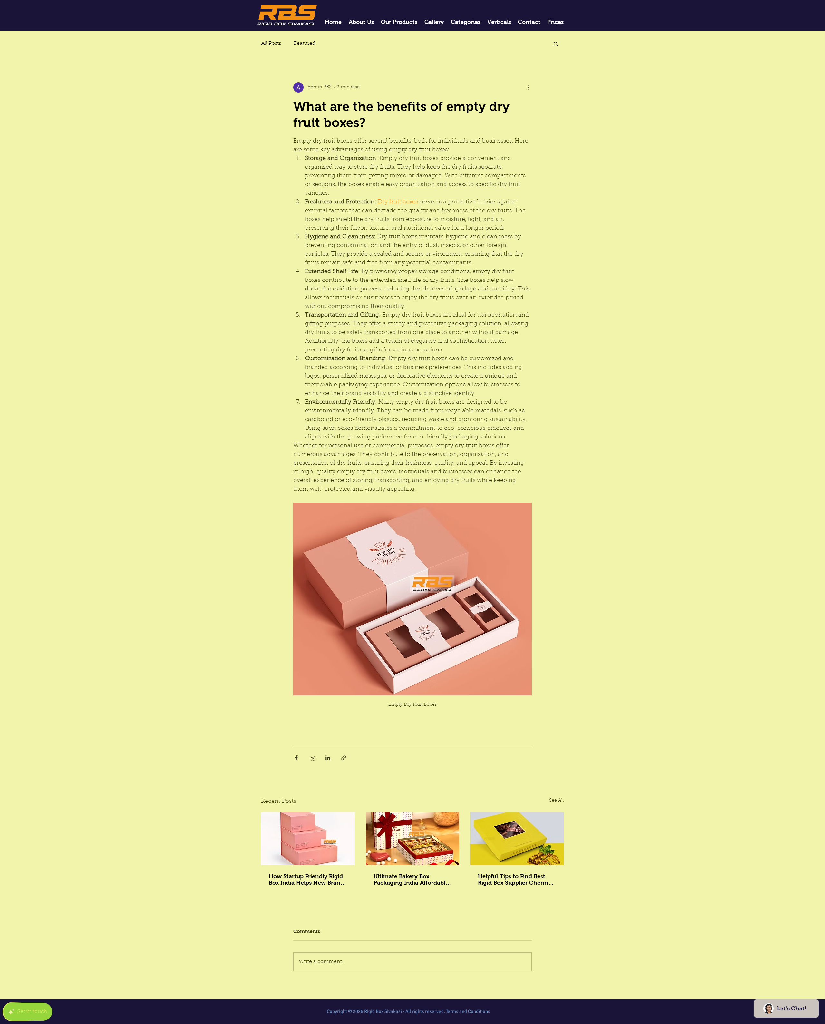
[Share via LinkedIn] (328, 758)
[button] (556, 43)
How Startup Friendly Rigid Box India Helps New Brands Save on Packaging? (307, 879)
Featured (304, 43)
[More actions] (528, 87)
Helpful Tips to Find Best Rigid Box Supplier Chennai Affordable (515, 879)
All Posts (271, 43)
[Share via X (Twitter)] (312, 758)
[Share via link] (344, 758)
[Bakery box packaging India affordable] (413, 838)
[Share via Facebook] (296, 758)
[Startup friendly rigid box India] (308, 838)
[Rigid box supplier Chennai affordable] (517, 838)
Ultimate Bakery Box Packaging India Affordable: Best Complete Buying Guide (412, 879)
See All (556, 800)
